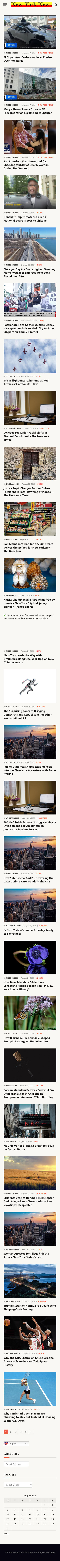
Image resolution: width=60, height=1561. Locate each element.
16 (52, 1514)
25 (15, 1523)
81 (26, 1432)
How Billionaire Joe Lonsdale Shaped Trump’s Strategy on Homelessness (27, 1039)
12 (22, 1514)
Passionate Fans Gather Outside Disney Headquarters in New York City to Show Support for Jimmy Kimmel (29, 328)
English (12, 1443)
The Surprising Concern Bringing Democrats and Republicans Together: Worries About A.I (28, 714)
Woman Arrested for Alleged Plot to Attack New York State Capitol (26, 1255)
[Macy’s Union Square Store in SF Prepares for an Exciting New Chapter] (30, 84)
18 (15, 1519)
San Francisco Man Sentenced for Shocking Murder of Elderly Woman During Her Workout (26, 165)
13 (30, 1514)
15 (45, 1514)
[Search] (55, 4)
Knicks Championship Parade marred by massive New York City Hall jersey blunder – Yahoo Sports (29, 603)
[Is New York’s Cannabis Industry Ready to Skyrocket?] (30, 905)
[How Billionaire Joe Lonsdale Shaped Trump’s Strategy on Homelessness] (30, 1013)
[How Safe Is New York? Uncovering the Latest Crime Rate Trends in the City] (30, 853)
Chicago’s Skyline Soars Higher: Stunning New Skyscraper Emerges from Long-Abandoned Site (29, 272)
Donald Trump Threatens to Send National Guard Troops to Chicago (25, 218)
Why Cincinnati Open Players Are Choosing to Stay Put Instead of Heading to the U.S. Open (29, 1417)
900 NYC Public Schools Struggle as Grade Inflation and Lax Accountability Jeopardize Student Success (30, 826)
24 (7, 1523)
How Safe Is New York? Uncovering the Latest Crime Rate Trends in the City (29, 879)
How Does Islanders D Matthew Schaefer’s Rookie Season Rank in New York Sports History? (28, 986)
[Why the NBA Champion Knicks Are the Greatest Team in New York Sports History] (30, 1333)
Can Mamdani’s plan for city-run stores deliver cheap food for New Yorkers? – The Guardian (28, 547)
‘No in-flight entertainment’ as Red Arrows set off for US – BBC (26, 382)
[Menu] (5, 4)
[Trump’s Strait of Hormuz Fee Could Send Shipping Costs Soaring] (30, 1281)
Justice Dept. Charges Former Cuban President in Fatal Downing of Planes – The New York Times (28, 491)
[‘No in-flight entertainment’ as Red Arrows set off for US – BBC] (30, 356)
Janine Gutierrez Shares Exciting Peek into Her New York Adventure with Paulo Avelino (30, 770)
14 (37, 1514)
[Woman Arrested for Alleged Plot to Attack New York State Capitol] (30, 1229)
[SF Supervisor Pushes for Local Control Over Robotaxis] (30, 32)
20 (30, 1519)
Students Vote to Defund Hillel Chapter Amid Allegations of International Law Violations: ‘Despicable (29, 1201)
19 (22, 1519)
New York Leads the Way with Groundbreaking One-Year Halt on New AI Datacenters (29, 659)
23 (52, 1519)
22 (45, 1519)
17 (7, 1519)
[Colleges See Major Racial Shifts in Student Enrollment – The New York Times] (30, 408)
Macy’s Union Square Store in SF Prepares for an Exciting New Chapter (28, 110)
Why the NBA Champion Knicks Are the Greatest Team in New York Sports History (29, 1361)
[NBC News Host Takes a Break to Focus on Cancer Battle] (30, 1121)
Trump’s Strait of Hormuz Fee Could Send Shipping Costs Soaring (30, 1307)
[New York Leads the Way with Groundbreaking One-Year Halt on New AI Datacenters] (30, 631)
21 (37, 1519)
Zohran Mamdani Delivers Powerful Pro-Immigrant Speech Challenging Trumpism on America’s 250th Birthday (29, 1093)
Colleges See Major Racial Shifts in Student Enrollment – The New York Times (26, 436)
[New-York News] (31, 5)
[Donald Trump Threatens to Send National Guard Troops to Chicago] (30, 192)
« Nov (6, 1533)
